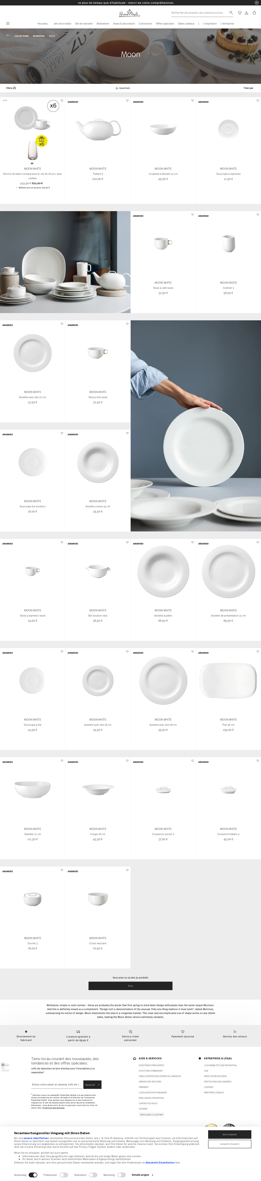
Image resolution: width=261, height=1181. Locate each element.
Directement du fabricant (26, 1038)
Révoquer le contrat (151, 1114)
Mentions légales (214, 1092)
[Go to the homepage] (129, 13)
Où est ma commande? (151, 1070)
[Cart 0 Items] (253, 13)
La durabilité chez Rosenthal (220, 1065)
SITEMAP (143, 1108)
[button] (41, 24)
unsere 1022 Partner (36, 1138)
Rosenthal (39, 36)
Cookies (208, 1087)
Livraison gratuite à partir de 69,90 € (78, 1038)
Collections (21, 36)
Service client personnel (130, 1038)
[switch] (64, 1175)
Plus (130, 985)
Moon (52, 36)
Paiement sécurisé (182, 1036)
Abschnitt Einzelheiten (160, 1162)
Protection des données (53, 1108)
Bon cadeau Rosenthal (151, 1097)
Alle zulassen (230, 1134)
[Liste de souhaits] (61, 102)
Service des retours (235, 1036)
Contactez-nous (148, 1103)
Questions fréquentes (151, 1065)
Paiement (144, 1087)
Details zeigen (140, 1174)
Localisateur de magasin (153, 1092)
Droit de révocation (215, 1076)
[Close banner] (257, 3)
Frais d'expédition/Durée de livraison (160, 1076)
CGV (206, 1070)
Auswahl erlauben (229, 1143)
